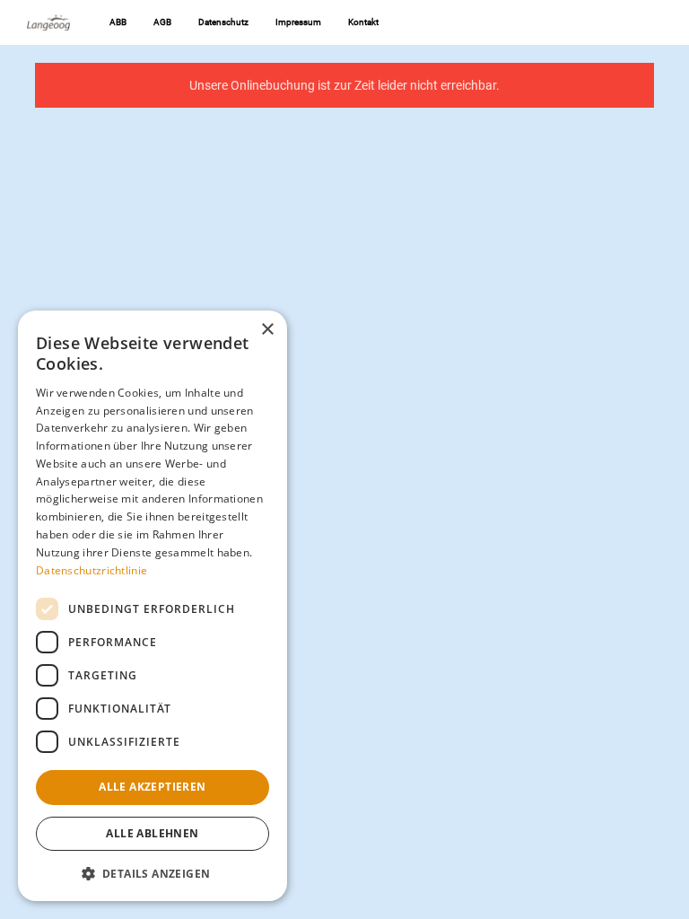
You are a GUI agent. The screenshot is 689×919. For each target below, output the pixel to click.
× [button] (267, 330)
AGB (162, 22)
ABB (117, 22)
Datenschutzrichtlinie (91, 570)
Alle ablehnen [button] (152, 833)
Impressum (298, 22)
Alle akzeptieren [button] (152, 786)
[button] (152, 872)
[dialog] (152, 606)
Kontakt (363, 22)
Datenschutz (223, 22)
